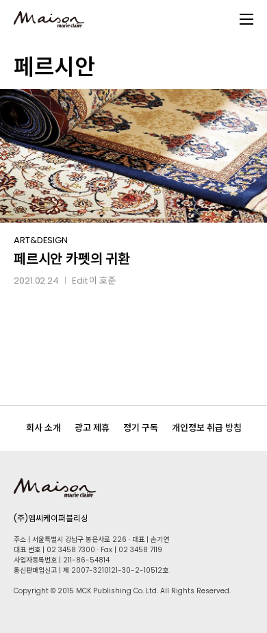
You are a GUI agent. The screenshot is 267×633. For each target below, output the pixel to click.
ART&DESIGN (41, 240)
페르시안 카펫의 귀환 (72, 259)
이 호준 (102, 280)
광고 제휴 (92, 427)
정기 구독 (140, 427)
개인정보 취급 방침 (207, 427)
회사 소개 (43, 427)
